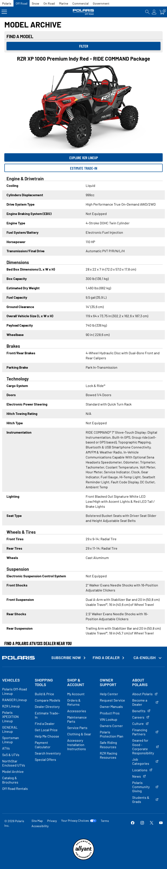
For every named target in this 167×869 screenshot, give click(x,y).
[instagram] (142, 823)
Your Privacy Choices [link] (75, 820)
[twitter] (151, 823)
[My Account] (154, 12)
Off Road (21, 3)
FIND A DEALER (106, 657)
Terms (105, 821)
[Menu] (4, 12)
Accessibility (40, 826)
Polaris (6, 3)
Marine (63, 3)
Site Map (37, 821)
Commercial (80, 3)
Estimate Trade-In (83, 168)
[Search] (147, 12)
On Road (49, 3)
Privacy (52, 821)
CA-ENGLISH (145, 657)
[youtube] (161, 823)
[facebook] (132, 823)
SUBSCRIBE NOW (66, 657)
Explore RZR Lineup (83, 157)
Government (101, 3)
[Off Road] (83, 12)
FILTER (83, 46)
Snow (35, 3)
